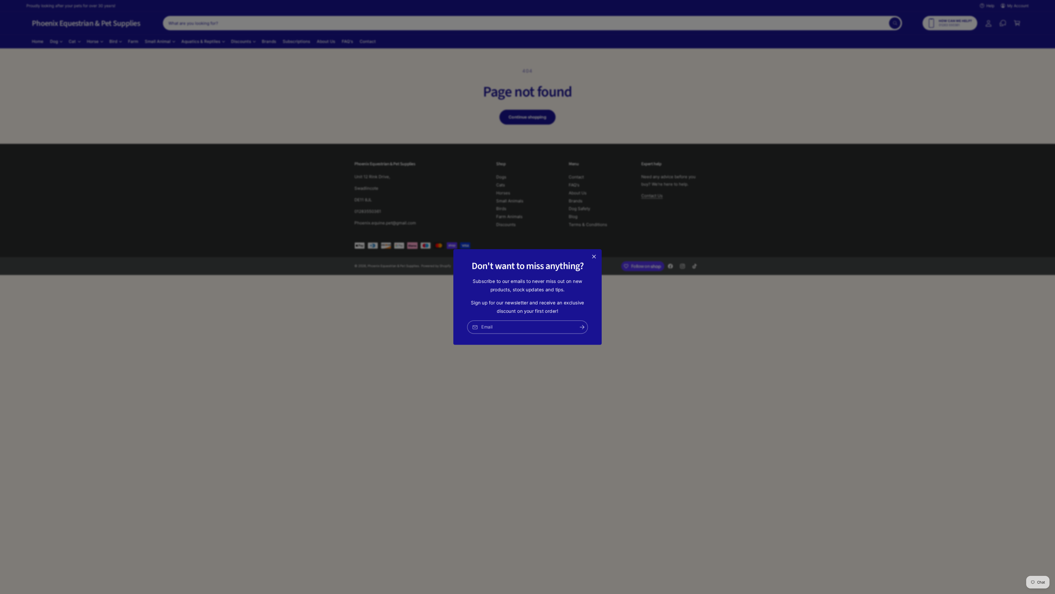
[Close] (593, 256)
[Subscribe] (582, 327)
